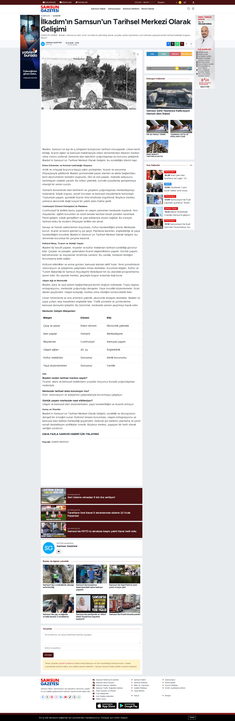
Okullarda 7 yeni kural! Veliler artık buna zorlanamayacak (175, 189)
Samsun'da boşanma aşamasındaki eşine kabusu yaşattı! (89, 587)
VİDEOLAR (66, 2)
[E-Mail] (59, 552)
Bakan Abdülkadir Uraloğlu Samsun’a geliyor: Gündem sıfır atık (177, 214)
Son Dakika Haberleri (105, 696)
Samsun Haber (98, 9)
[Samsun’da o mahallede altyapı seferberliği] (58, 574)
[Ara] (188, 8)
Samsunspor (114, 9)
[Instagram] (56, 697)
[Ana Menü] (193, 8)
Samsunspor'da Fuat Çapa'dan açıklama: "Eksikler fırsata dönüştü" (178, 201)
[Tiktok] (70, 697)
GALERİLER (50, 2)
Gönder (48, 655)
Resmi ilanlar (170, 683)
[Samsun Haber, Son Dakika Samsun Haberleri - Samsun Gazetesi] (50, 9)
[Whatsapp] (79, 697)
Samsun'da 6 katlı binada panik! (124, 614)
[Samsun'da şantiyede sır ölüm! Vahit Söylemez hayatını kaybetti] (91, 603)
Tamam (191, 717)
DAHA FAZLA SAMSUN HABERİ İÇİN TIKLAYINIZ (70, 434)
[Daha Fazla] (182, 44)
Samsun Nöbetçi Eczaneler (107, 680)
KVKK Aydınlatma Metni (175, 688)
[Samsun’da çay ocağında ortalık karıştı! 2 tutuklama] (58, 603)
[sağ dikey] (205, 52)
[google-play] (129, 705)
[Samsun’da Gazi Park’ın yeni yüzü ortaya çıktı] (124, 574)
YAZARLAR (82, 2)
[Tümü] (191, 165)
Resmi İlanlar (147, 9)
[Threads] (74, 697)
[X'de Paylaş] (172, 44)
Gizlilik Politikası (140, 688)
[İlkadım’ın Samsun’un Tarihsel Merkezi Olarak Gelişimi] (91, 80)
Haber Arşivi (101, 699)
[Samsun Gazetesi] (49, 548)
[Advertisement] (91, 128)
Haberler (45, 16)
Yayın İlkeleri (139, 691)
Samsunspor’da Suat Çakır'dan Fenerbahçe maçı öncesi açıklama (177, 226)
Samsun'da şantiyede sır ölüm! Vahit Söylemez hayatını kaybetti (91, 616)
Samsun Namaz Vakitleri (106, 685)
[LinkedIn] (61, 697)
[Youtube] (65, 697)
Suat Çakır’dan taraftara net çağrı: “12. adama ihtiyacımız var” (175, 177)
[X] (47, 697)
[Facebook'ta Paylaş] (168, 44)
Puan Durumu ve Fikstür (106, 691)
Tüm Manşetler (102, 694)
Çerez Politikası (171, 685)
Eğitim (167, 184)
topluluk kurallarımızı (66, 663)
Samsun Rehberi (131, 9)
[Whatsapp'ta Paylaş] (177, 44)
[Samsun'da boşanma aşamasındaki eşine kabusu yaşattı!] (91, 574)
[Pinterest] (52, 697)
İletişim (168, 696)
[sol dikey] (30, 52)
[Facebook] (43, 697)
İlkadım (56, 16)
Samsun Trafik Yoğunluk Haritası (109, 688)
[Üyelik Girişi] (192, 2)
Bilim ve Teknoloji (141, 685)
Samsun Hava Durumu (105, 683)
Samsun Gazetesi (67, 546)
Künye (136, 696)
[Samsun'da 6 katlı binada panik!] (124, 603)
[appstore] (107, 705)
